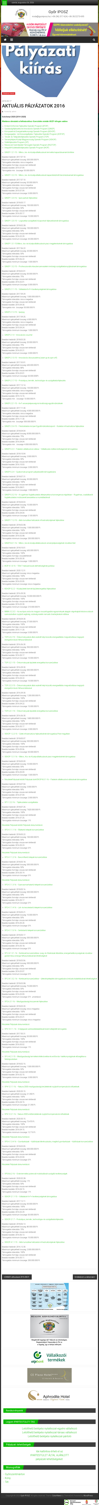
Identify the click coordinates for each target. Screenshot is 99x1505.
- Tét (6, 1481)
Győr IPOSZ (58, 12)
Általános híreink (8, 93)
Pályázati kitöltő (18, 779)
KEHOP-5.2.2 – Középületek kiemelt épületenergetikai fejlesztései (30, 589)
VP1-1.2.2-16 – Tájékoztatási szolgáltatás (21, 802)
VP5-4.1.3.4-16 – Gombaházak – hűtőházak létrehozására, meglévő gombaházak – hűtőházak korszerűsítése (49, 1142)
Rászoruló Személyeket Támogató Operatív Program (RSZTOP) (30, 145)
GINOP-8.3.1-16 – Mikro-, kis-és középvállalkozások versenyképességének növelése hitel (40, 543)
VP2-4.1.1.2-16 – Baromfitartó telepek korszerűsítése (26, 857)
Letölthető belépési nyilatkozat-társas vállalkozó (49, 1432)
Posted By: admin (10, 111)
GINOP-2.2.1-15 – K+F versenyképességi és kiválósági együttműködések (34, 403)
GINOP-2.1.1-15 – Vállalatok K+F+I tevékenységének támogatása (30, 289)
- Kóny (7, 1478)
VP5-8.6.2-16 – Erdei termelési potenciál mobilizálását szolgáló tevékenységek (36, 1174)
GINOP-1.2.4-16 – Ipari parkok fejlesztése (21, 198)
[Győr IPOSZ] (49, 29)
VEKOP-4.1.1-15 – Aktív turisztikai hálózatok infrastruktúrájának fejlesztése (34, 1242)
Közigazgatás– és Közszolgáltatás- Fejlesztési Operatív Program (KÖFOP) (35, 134)
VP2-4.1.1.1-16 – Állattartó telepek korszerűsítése (24, 830)
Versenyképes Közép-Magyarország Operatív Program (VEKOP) (30, 140)
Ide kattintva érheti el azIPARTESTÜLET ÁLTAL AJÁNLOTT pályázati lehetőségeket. (49, 1455)
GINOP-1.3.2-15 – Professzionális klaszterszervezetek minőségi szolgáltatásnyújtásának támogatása (45, 266)
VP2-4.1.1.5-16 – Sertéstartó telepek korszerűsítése (25, 930)
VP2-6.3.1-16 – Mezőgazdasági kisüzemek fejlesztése (26, 1001)
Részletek (8, 779)
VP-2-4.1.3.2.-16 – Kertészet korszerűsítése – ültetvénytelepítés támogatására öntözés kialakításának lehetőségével (51, 979)
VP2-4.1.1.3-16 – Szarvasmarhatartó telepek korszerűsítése (28, 885)
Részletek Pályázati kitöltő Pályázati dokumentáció (22, 825)
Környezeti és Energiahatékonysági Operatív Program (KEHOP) (30, 131)
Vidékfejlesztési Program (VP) (17, 142)
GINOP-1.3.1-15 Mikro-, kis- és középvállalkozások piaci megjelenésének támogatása (39, 244)
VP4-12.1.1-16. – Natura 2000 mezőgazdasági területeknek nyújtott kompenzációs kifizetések (42, 1087)
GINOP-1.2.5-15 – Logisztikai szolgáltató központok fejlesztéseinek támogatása (37, 221)
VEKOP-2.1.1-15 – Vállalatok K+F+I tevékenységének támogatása (31, 1196)
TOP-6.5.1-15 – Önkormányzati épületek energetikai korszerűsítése (31, 711)
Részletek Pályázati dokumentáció (16, 853)
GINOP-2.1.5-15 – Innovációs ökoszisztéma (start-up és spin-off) (31, 358)
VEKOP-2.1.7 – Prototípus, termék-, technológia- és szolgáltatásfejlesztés (34, 1219)
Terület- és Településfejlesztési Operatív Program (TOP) (27, 137)
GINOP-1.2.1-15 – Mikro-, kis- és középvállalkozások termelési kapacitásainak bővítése (39, 152)
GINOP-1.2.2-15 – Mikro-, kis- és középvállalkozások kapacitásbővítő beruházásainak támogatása (44, 175)
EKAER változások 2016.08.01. (17, 1277)
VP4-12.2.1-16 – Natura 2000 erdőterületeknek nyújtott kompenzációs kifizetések (37, 1114)
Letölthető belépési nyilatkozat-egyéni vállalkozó (49, 1428)
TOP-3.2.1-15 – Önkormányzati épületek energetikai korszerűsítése (31, 663)
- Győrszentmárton (14, 1474)
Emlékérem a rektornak (84, 1277)
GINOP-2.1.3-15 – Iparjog (14, 312)
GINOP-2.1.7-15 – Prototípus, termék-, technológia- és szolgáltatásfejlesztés (35, 381)
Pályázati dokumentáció (20, 1024)
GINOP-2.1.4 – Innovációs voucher (18, 335)
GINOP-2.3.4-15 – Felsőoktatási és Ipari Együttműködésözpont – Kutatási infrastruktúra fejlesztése (44, 426)
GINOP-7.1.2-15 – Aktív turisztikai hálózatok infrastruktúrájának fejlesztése (34, 520)
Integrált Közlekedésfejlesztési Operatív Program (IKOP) (27, 148)
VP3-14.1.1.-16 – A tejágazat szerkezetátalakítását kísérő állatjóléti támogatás (36, 1029)
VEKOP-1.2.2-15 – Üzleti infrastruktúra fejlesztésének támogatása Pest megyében (37, 734)
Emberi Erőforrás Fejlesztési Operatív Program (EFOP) (26, 126)
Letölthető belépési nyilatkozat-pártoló (49, 1436)
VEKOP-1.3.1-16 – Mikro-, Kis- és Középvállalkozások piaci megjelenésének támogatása (40, 757)
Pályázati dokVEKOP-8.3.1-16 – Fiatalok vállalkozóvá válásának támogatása (56, 779)
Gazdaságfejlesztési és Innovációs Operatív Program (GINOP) (30, 129)
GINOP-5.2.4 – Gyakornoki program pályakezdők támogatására (30, 472)
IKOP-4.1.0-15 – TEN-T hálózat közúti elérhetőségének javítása (29, 566)
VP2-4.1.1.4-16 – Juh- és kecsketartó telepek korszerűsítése (28, 907)
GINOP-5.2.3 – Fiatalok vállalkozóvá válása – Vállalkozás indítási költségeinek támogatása (41, 449)
